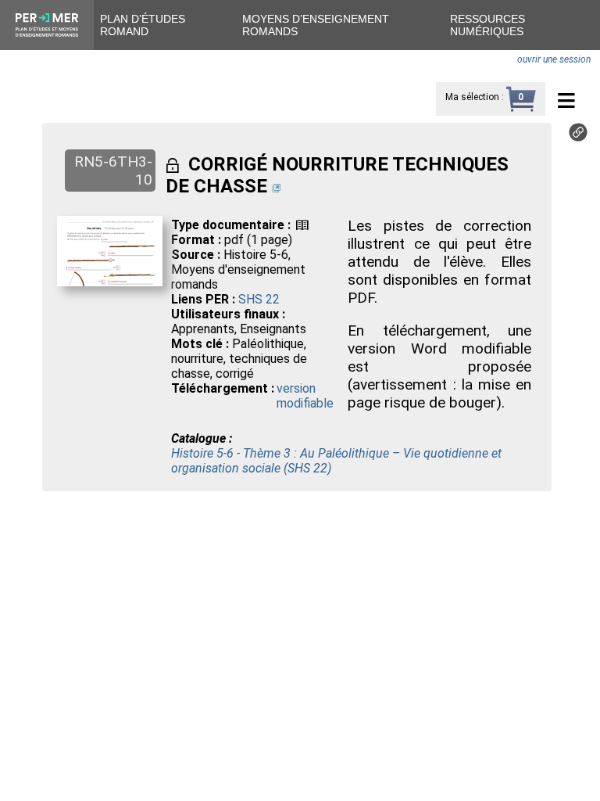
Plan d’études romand (142, 25)
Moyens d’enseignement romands (315, 25)
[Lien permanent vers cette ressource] (578, 137)
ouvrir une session (554, 59)
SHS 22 (259, 299)
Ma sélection (472, 97)
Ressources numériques (487, 25)
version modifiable (305, 396)
